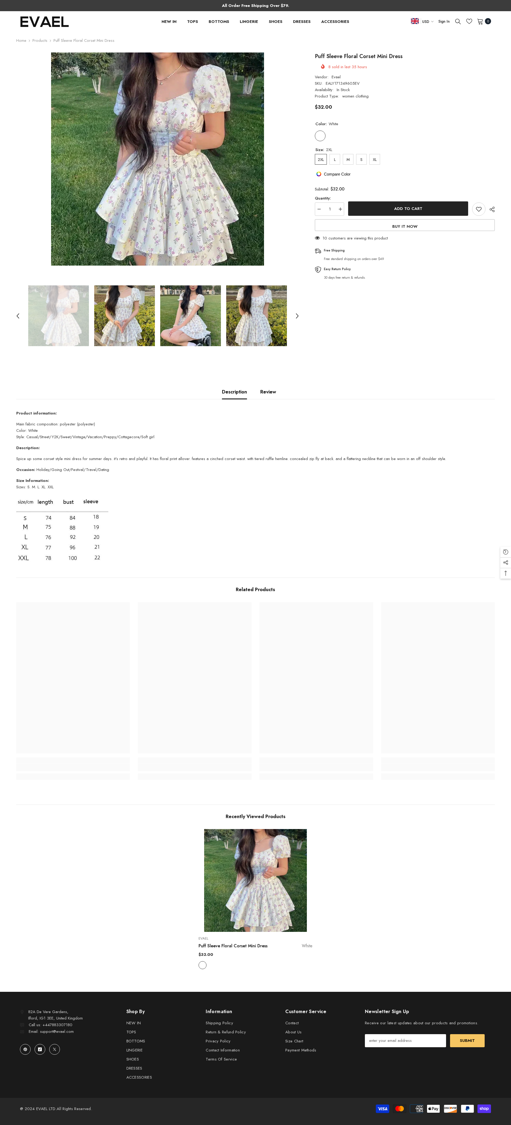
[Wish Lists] (469, 21)
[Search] (458, 21)
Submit (467, 1040)
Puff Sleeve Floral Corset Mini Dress (255, 946)
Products (39, 40)
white (203, 965)
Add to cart (408, 209)
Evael (336, 77)
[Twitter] (54, 1049)
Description (234, 391)
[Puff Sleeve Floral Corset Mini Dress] (255, 880)
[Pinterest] (25, 1049)
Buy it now (405, 226)
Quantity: (323, 198)
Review (268, 391)
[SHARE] (490, 209)
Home (21, 40)
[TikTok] (40, 1049)
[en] (415, 21)
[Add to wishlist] (478, 209)
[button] (18, 316)
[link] (73, 767)
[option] (157, 159)
